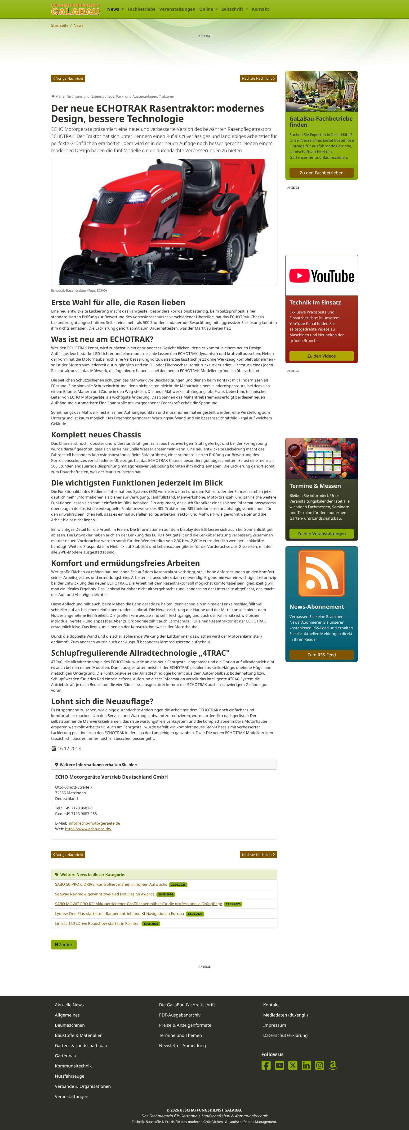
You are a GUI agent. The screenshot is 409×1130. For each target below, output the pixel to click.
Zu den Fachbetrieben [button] (321, 173)
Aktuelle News (69, 1004)
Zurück (65, 944)
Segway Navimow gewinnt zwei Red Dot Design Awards (105, 894)
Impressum (274, 1025)
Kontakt (260, 9)
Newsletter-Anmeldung (182, 1045)
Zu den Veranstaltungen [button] (322, 533)
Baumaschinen (70, 1025)
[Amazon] (333, 1065)
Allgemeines (67, 1015)
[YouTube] (279, 1065)
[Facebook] (266, 1065)
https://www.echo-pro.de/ (88, 828)
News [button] (113, 9)
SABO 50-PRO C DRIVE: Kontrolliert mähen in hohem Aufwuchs (111, 884)
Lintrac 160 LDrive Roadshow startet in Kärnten (97, 923)
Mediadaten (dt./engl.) (285, 1015)
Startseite (59, 25)
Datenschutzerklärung (285, 1035)
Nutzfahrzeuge (69, 1076)
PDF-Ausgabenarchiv (179, 1015)
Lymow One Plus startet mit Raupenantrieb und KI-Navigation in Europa (119, 913)
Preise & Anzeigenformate (185, 1025)
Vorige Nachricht (69, 78)
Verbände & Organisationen (83, 1086)
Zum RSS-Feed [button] (321, 655)
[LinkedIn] (306, 1065)
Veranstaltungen (177, 9)
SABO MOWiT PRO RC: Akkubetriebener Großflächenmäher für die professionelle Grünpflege (138, 903)
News (79, 25)
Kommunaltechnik (73, 1066)
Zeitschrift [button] (233, 9)
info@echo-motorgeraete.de (94, 823)
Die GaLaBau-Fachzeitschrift (187, 1004)
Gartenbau (65, 1055)
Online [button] (206, 9)
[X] (293, 1065)
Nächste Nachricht (257, 78)
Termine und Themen (180, 1035)
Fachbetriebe (142, 9)
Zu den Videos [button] (321, 356)
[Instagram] (319, 1065)
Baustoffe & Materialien (78, 1035)
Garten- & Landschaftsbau (81, 1045)
